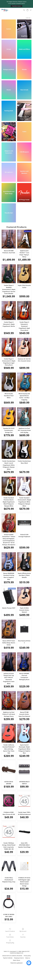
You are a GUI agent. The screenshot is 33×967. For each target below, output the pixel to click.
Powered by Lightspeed (16, 963)
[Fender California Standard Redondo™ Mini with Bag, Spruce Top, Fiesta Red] (9, 733)
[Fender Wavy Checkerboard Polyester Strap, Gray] (9, 866)
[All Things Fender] (24, 190)
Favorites (23, 937)
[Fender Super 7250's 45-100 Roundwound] (24, 800)
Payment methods (7, 958)
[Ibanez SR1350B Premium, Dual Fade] (9, 239)
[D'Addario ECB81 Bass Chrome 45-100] (9, 800)
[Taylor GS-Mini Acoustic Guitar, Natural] (24, 596)
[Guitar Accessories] (9, 129)
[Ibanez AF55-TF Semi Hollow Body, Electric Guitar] (9, 629)
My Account (23, 931)
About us (27, 958)
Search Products (10, 931)
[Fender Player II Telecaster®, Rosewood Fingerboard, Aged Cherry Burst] (24, 310)
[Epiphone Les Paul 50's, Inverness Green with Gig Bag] (24, 416)
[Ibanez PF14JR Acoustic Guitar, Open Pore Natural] (24, 700)
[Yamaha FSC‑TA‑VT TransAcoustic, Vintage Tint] (9, 416)
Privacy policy (27, 955)
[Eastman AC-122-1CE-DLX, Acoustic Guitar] (24, 347)
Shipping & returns (19, 958)
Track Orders (10, 937)
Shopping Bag (10, 943)
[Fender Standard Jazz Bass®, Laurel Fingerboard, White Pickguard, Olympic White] (9, 449)
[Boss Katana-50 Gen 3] (24, 629)
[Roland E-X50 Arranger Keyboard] (24, 522)
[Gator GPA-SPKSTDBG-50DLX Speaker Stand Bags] (24, 831)
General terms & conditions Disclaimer (12, 955)
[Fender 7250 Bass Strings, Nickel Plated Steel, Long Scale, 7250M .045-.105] (9, 831)
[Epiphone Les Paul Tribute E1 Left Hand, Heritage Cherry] (9, 700)
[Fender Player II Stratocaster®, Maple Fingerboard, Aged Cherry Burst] (9, 347)
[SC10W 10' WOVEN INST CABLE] (9, 902)
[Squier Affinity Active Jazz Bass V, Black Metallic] (24, 561)
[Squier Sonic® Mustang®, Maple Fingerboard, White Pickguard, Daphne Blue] (24, 733)
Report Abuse (16, 960)
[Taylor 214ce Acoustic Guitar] (24, 273)
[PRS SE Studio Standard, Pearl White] (9, 382)
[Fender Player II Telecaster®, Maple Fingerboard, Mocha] (9, 310)
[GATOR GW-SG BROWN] (9, 770)
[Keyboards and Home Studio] (24, 108)
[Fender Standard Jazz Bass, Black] (24, 449)
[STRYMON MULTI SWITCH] (24, 770)
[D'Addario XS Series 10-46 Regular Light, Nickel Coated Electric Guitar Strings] (24, 866)
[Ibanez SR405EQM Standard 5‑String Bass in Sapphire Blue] (9, 561)
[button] (16, 6)
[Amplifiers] (24, 26)
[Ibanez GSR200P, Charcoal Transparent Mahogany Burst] (24, 661)
